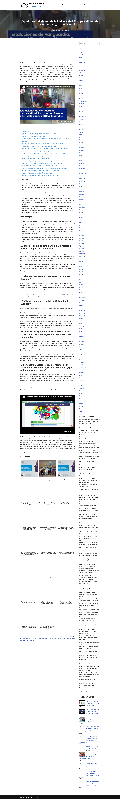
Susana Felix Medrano (59, 30)
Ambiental (81, 65)
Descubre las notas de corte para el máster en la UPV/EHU (92, 719)
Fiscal (80, 202)
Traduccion (82, 388)
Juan (80, 258)
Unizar (81, 403)
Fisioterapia (82, 207)
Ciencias (81, 103)
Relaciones (82, 339)
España (64, 4)
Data (80, 134)
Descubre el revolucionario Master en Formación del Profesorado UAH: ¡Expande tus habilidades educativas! (88, 503)
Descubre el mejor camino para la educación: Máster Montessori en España (87, 473)
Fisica (80, 204)
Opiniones (81, 295)
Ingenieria (81, 243)
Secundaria (82, 359)
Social (80, 375)
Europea (67, 30)
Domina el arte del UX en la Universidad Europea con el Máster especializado (39, 150)
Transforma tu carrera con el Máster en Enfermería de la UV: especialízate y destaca (88, 432)
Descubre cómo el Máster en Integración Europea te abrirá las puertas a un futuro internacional (43, 143)
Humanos (81, 235)
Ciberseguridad (83, 101)
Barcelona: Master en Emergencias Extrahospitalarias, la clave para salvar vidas (88, 510)
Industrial (81, 238)
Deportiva (81, 140)
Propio (81, 321)
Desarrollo (82, 147)
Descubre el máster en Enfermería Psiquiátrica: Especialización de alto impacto (88, 594)
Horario (81, 233)
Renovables (82, 341)
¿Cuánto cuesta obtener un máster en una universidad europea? (36, 166)
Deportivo (81, 142)
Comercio (81, 111)
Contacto (97, 4)
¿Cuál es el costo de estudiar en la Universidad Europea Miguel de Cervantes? (39, 133)
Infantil (81, 240)
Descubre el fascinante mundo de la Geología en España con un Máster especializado (88, 657)
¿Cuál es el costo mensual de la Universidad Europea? (34, 136)
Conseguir (82, 119)
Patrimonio (82, 305)
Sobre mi (90, 4)
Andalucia (81, 67)
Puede (81, 331)
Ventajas (25, 129)
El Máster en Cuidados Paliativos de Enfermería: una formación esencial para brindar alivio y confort (89, 674)
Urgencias (81, 406)
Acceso (81, 54)
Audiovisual (82, 83)
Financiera (82, 196)
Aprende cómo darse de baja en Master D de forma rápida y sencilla (92, 765)
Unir (80, 398)
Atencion (81, 80)
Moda (80, 282)
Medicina (81, 277)
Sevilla (81, 370)
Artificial (81, 75)
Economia (81, 165)
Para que (81, 302)
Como (80, 114)
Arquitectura (82, 70)
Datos (80, 137)
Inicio (51, 4)
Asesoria (81, 77)
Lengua (81, 264)
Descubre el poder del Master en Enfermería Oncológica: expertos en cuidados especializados (88, 516)
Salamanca (82, 346)
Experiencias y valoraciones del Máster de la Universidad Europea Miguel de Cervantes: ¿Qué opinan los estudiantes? (45, 140)
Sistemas (81, 372)
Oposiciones (82, 297)
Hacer (80, 227)
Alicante (81, 59)
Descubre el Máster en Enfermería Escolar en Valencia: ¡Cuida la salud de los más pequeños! (89, 480)
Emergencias (82, 173)
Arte (80, 72)
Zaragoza (81, 411)
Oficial (80, 292)
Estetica (81, 186)
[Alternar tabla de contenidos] (72, 128)
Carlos (81, 93)
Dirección (81, 158)
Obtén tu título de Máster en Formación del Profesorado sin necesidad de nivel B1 (89, 538)
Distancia (81, 163)
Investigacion (82, 256)
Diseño (81, 160)
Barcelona (81, 85)
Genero (81, 215)
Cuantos (81, 129)
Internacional (82, 251)
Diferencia (81, 152)
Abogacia (76, 4)
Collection (81, 108)
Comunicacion (83, 116)
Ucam (80, 393)
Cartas (81, 98)
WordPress (36, 797)
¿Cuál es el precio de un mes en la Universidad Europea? (34, 134)
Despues (81, 150)
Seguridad (82, 364)
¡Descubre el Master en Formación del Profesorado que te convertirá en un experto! (88, 491)
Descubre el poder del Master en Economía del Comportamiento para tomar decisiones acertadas (88, 566)
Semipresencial (83, 367)
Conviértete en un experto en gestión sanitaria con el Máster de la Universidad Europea (41, 170)
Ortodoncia (82, 300)
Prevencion (82, 313)
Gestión (81, 217)
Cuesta (81, 132)
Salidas (81, 349)
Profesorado (82, 318)
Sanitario (81, 354)
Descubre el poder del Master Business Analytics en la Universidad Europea (38, 161)
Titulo (80, 383)
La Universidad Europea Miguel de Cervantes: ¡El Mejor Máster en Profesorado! (39, 151)
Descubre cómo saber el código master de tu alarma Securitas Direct (92, 703)
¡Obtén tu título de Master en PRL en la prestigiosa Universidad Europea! (38, 173)
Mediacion (82, 274)
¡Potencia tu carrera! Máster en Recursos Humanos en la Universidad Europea (39, 146)
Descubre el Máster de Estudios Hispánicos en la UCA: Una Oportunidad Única (89, 463)
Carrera (81, 96)
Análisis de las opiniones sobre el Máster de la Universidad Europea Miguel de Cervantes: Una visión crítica (45, 138)
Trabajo (81, 385)
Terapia (81, 380)
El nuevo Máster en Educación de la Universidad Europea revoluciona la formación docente (42, 163)
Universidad (84, 4)
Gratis (80, 222)
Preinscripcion (82, 310)
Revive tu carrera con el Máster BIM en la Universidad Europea (36, 158)
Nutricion (81, 290)
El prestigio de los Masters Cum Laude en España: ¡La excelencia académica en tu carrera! (88, 625)
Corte (80, 124)
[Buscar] (98, 43)
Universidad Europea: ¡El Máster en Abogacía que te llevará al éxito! (37, 172)
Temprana (81, 377)
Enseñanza (82, 181)
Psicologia (82, 326)
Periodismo (82, 308)
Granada (81, 220)
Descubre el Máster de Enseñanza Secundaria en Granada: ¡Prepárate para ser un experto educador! (89, 452)
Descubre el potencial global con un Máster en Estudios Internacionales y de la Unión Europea (42, 156)
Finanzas (81, 199)
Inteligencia (82, 248)
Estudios (81, 191)
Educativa (81, 171)
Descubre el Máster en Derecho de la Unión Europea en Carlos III (36, 144)
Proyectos (81, 323)
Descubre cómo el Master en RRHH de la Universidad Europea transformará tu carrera (41, 175)
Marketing (81, 271)
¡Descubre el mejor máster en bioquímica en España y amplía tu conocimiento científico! (89, 559)
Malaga (81, 269)
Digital (81, 155)
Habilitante (82, 225)
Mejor (80, 279)
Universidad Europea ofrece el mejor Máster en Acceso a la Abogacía (37, 160)
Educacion (82, 168)
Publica (81, 328)
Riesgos (81, 344)
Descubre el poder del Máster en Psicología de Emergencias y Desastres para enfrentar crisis (89, 588)
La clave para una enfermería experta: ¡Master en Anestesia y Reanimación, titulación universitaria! (88, 531)
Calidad (81, 90)
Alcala (80, 57)
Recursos (81, 336)
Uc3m (80, 390)
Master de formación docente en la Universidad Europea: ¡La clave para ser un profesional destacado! (44, 155)
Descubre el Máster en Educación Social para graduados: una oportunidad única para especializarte (89, 614)
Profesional (82, 315)
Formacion (57, 4)
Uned (80, 396)
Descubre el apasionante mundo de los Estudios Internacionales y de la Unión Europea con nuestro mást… (45, 148)
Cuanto (81, 127)
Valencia (81, 408)
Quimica (81, 333)
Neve (21, 797)
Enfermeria (82, 178)
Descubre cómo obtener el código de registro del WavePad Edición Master (92, 711)
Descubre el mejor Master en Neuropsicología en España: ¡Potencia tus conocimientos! (88, 581)
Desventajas (26, 131)
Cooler (81, 121)
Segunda (81, 362)
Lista (80, 266)
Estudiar (81, 189)
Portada (39, 16)
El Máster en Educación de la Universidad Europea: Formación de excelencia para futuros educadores (44, 168)
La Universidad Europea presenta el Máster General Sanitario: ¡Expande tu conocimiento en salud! (43, 153)
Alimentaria (82, 62)
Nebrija (81, 287)
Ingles (80, 246)
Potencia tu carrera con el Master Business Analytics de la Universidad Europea (39, 165)
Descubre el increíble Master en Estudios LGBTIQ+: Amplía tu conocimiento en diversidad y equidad (89, 668)
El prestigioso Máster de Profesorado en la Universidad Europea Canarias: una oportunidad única (89, 637)
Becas (80, 88)
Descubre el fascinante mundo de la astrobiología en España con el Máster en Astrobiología (88, 549)
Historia (81, 230)
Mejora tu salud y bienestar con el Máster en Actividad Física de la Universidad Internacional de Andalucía (89, 421)
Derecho (70, 4)
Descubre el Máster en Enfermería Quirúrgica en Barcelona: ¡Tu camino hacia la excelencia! (88, 631)
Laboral (81, 261)
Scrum (81, 357)
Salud (80, 352)
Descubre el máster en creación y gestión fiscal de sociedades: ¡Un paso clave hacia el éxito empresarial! (88, 497)
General (81, 212)
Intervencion (82, 253)
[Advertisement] (47, 51)
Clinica (81, 106)
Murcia (81, 284)
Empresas (81, 176)
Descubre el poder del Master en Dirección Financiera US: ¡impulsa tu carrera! (88, 685)
